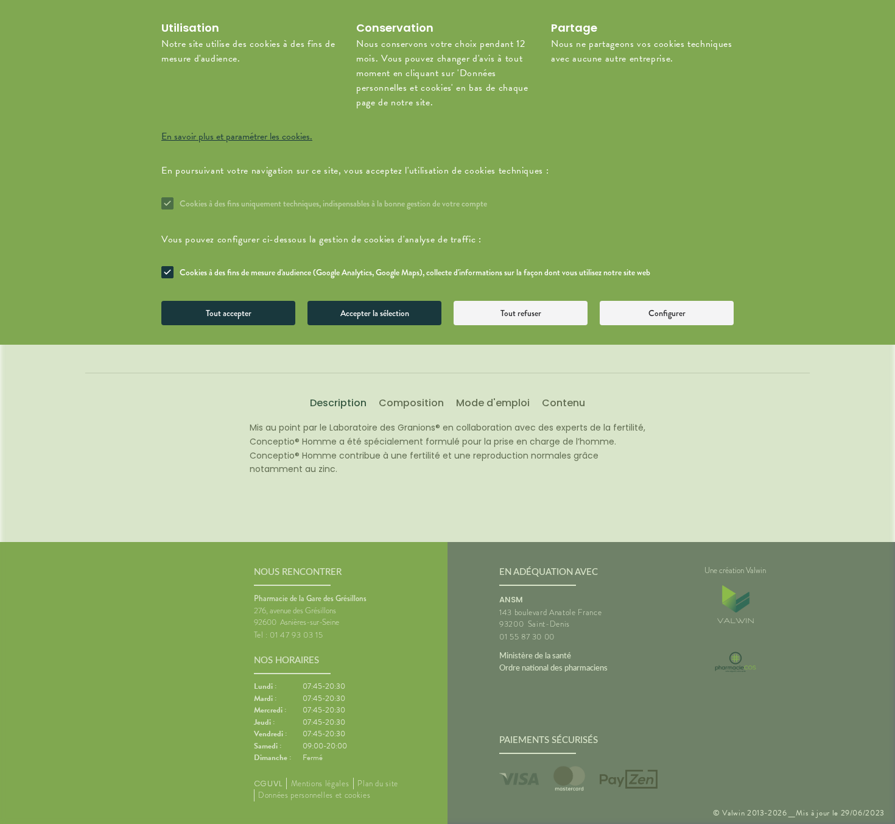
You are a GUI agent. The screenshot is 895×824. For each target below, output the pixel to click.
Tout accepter (228, 313)
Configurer (667, 313)
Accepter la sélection (374, 313)
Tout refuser (520, 313)
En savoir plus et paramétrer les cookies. (236, 136)
